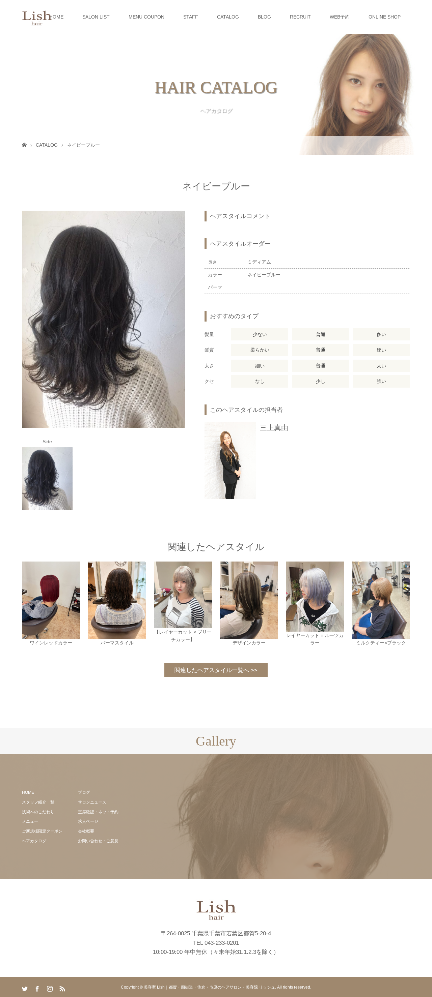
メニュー (30, 821)
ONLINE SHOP (385, 17)
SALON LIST (96, 17)
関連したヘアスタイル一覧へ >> (216, 670)
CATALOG (228, 17)
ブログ (84, 792)
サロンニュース (92, 802)
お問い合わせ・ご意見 (98, 841)
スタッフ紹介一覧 (38, 802)
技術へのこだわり (38, 812)
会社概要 (86, 831)
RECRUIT (300, 17)
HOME (56, 17)
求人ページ (88, 821)
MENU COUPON (146, 17)
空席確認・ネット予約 (98, 812)
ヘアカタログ (34, 841)
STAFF (190, 17)
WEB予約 (340, 17)
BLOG (264, 17)
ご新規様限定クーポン (42, 831)
